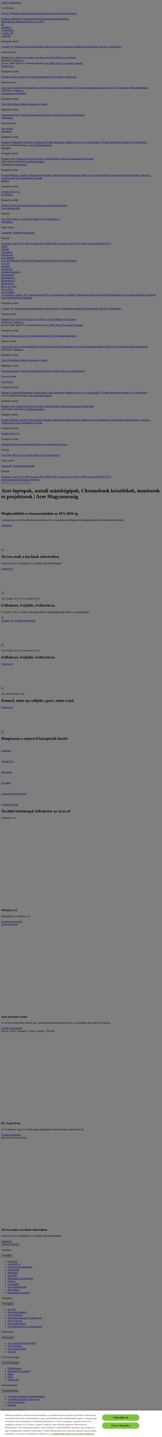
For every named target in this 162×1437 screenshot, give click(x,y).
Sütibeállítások (120, 1417)
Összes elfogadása (120, 1425)
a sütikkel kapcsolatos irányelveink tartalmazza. (72, 1434)
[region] (81, 1424)
